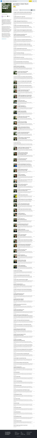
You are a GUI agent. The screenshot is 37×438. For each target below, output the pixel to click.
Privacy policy (28, 433)
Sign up (30, 1)
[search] (20, 10)
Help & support (15, 1)
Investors (22, 433)
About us (16, 432)
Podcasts (4, 1)
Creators (11, 1)
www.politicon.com (4, 38)
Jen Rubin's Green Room (20, 4)
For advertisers (7, 433)
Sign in (34, 1)
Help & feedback (17, 433)
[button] (35, 1)
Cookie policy (28, 434)
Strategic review (23, 434)
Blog (21, 432)
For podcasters (7, 432)
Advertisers (7, 1)
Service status (17, 434)
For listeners (7, 434)
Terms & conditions (29, 432)
